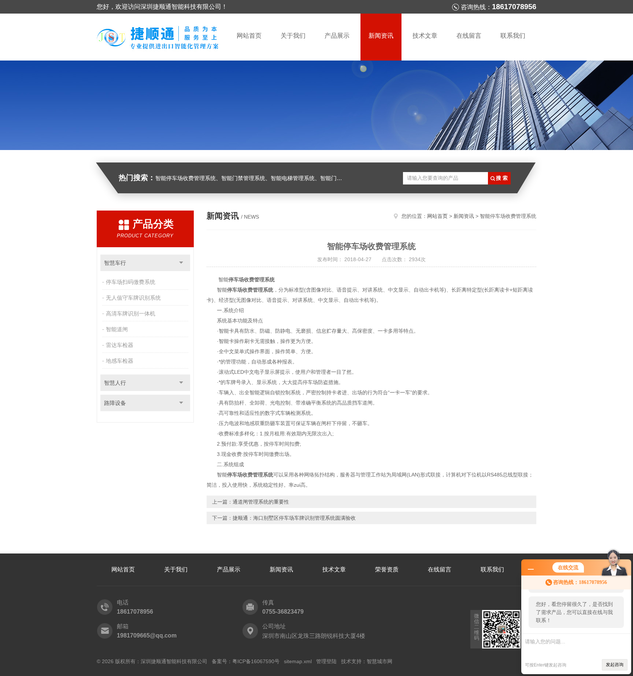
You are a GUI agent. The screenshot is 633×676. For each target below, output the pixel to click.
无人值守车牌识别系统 (133, 298)
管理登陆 (326, 661)
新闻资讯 (381, 35)
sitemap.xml (298, 661)
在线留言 (468, 35)
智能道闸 (117, 329)
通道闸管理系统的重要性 (261, 502)
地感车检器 (119, 361)
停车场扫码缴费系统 (130, 282)
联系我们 (512, 35)
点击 (181, 263)
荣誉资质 (387, 569)
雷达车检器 (119, 345)
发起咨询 (614, 664)
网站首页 (249, 35)
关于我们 (293, 35)
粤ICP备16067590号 (256, 661)
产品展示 (337, 35)
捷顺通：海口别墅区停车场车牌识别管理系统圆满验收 (294, 518)
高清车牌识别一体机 (130, 313)
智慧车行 (115, 263)
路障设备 (115, 403)
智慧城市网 (379, 661)
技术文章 (424, 35)
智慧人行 (115, 383)
